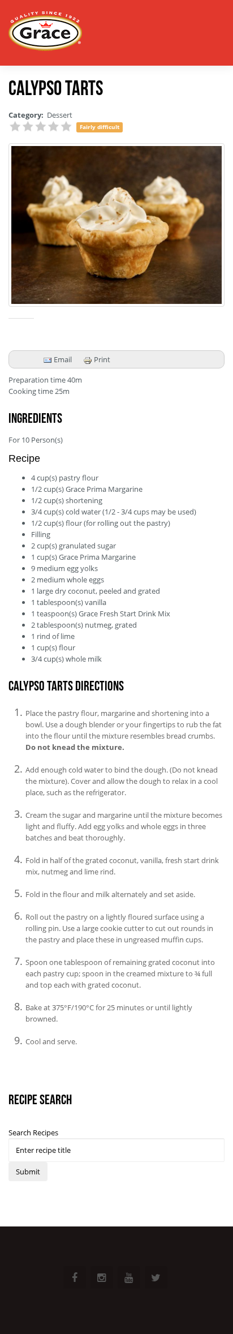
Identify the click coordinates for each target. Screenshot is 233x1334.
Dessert (59, 115)
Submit (28, 1171)
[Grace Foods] (45, 32)
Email (62, 359)
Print (101, 359)
